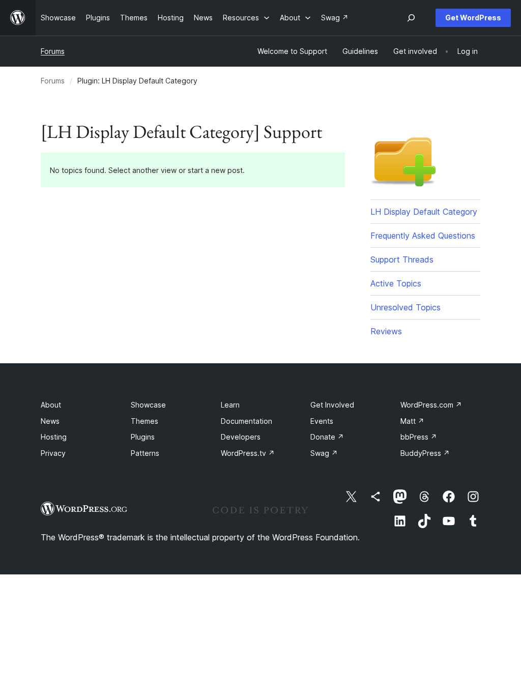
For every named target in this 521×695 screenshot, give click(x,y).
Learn (230, 404)
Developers (240, 436)
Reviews (386, 331)
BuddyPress (425, 453)
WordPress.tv (248, 453)
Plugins (143, 436)
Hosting (54, 436)
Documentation (246, 421)
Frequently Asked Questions (422, 235)
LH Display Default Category (423, 212)
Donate (327, 436)
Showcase (148, 404)
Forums (53, 51)
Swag (324, 453)
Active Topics (395, 283)
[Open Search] (411, 18)
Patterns (145, 453)
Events (321, 421)
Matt (412, 421)
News (50, 421)
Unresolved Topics (405, 307)
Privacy (53, 453)
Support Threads (401, 259)
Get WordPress (473, 17)
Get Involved (332, 404)
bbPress (418, 436)
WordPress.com (431, 404)
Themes (144, 421)
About (51, 404)
